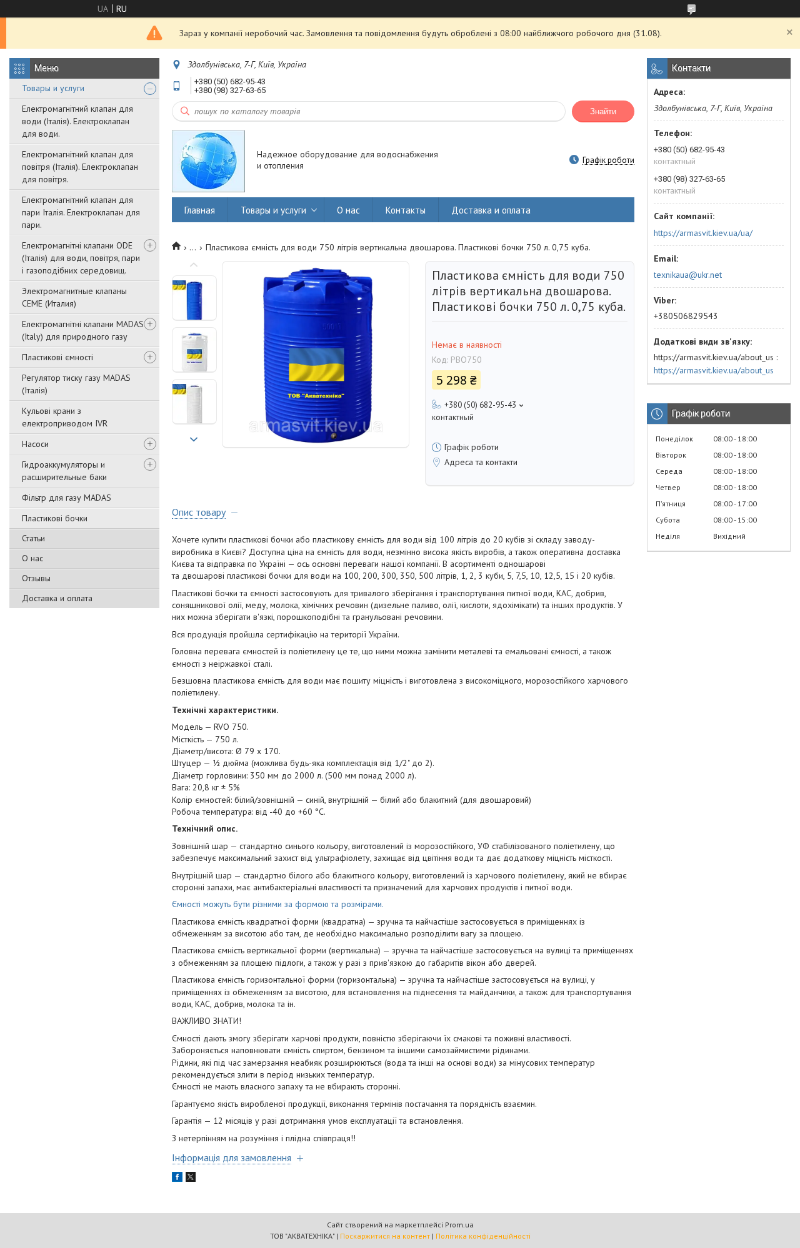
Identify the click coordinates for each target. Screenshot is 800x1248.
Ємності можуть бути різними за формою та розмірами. (278, 904)
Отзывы (36, 578)
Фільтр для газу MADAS (66, 497)
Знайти (603, 111)
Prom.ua (459, 1224)
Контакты (406, 210)
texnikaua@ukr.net (688, 274)
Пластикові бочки (55, 518)
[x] (191, 1178)
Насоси (35, 444)
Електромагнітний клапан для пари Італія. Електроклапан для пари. (81, 212)
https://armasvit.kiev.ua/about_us (714, 370)
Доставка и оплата (57, 598)
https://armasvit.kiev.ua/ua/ (703, 232)
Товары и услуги (53, 88)
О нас (32, 558)
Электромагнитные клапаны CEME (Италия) (74, 297)
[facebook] (177, 1178)
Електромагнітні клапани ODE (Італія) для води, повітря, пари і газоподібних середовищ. (81, 258)
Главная (199, 210)
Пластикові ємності (57, 357)
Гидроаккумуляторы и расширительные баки (64, 471)
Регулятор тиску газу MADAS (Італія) (76, 384)
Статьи (33, 538)
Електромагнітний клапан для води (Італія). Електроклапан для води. (77, 121)
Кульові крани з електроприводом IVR (65, 417)
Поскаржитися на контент (385, 1236)
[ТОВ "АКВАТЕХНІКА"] (208, 160)
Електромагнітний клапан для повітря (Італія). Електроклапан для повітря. (80, 167)
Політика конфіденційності (483, 1236)
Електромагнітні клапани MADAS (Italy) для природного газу (83, 330)
